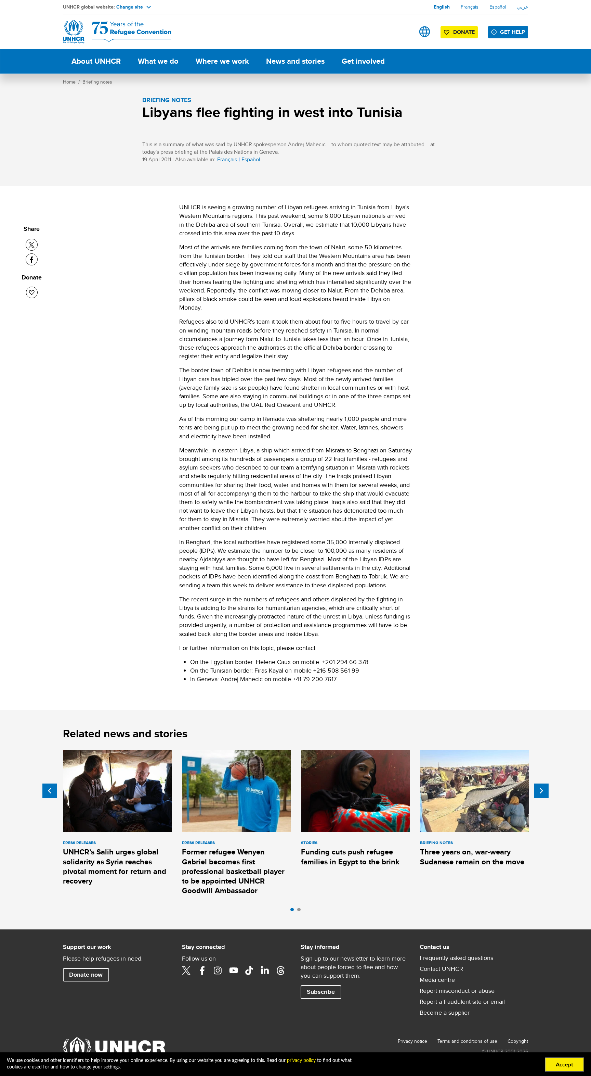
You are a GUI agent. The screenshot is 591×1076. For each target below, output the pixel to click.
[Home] (111, 31)
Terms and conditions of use (467, 1041)
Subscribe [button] (321, 991)
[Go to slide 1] (293, 911)
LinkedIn (265, 970)
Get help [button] (512, 32)
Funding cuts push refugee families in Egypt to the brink (350, 856)
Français (469, 6)
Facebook (202, 970)
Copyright (518, 1041)
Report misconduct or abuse (457, 990)
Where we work (222, 61)
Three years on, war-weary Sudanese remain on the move (472, 856)
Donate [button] (464, 32)
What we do (158, 61)
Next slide (541, 791)
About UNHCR (96, 61)
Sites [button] (424, 31)
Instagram (217, 970)
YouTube (233, 970)
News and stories (295, 61)
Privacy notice (412, 1041)
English (442, 6)
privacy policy (301, 1060)
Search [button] (403, 31)
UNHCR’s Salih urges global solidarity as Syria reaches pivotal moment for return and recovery (114, 866)
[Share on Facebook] (32, 259)
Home (69, 81)
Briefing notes (97, 81)
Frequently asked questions (456, 958)
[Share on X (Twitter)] (32, 245)
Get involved (363, 61)
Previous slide (49, 791)
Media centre (437, 980)
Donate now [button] (86, 974)
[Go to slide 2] (300, 911)
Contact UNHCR (441, 969)
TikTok (249, 970)
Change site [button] (129, 6)
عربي (522, 6)
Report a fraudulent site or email (462, 1001)
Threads (280, 970)
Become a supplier (445, 1012)
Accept (564, 1064)
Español (497, 6)
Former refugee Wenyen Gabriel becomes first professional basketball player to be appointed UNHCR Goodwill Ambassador (233, 871)
